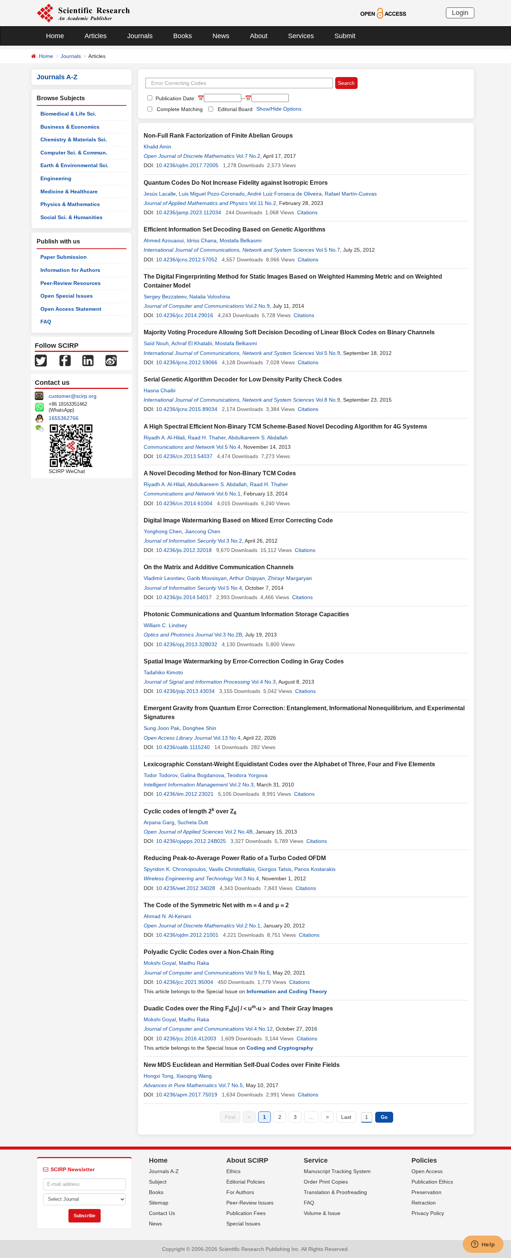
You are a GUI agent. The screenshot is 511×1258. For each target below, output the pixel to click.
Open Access (427, 1171)
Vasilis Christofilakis (232, 869)
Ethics (233, 1171)
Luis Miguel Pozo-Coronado (212, 194)
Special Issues (243, 1224)
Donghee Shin (199, 728)
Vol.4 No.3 (263, 682)
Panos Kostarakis (315, 869)
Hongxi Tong (158, 1076)
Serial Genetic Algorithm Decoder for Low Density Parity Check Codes (243, 379)
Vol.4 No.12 (259, 1029)
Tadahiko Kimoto (163, 672)
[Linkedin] (88, 360)
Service (316, 1160)
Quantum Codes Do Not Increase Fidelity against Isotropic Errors (236, 183)
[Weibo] (111, 360)
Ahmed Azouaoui (164, 240)
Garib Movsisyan (207, 578)
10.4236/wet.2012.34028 (185, 888)
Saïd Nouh (156, 343)
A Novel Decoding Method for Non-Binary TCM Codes (220, 473)
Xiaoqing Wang (194, 1076)
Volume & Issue (322, 1213)
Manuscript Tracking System (337, 1171)
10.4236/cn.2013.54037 (184, 456)
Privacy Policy (427, 1213)
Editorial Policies (245, 1182)
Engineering (55, 178)
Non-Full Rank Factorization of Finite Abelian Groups (218, 135)
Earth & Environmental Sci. (74, 165)
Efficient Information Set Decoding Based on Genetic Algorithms (234, 229)
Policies (424, 1160)
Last (346, 1117)
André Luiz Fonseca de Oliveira (284, 194)
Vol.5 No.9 (328, 353)
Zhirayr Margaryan (290, 578)
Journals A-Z (164, 1171)
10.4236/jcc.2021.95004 (184, 982)
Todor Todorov (160, 775)
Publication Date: (175, 98)
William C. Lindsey (165, 625)
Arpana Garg (159, 822)
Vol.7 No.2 (248, 156)
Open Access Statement (70, 309)
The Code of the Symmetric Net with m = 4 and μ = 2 (216, 905)
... (311, 1117)
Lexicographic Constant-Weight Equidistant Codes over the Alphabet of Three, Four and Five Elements (289, 764)
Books (182, 36)
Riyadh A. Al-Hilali (164, 438)
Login (460, 12)
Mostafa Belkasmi (240, 240)
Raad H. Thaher (207, 438)
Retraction (423, 1203)
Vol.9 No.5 (257, 973)
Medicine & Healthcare (69, 191)
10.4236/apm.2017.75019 (186, 1095)
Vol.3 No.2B (228, 635)
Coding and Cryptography (280, 1048)
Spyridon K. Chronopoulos (175, 869)
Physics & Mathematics (70, 204)
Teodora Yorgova (247, 775)
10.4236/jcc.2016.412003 (186, 1038)
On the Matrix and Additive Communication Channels (219, 567)
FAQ (45, 322)
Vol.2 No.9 (257, 306)
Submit (344, 36)
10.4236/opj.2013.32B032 (186, 644)
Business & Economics (70, 127)
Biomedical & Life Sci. (68, 114)
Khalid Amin (157, 147)
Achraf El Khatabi (191, 343)
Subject (157, 1182)
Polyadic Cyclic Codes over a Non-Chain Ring (209, 952)
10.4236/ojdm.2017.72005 (187, 165)
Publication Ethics (432, 1182)
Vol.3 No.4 (247, 878)
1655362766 (64, 418)
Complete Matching (180, 109)
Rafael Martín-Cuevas (351, 194)
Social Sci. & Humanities (71, 217)
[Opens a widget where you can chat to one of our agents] (483, 1245)
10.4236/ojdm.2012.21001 (187, 935)
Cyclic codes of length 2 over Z (190, 811)
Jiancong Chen (202, 531)
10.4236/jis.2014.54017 (184, 597)
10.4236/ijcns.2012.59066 (186, 362)
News (220, 36)
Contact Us (162, 1213)
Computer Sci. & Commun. (73, 153)
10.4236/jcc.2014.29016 (184, 315)
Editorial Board (235, 109)
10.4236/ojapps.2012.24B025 (191, 841)
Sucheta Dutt (192, 822)
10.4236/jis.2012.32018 (184, 550)
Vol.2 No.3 (241, 785)
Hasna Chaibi (159, 390)
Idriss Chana (202, 240)
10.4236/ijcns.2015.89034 (186, 409)
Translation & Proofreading (335, 1192)
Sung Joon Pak (162, 728)
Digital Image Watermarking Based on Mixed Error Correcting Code (238, 520)
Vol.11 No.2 (262, 203)
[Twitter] (41, 360)
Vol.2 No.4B (239, 832)
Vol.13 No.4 (227, 738)
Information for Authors (70, 270)
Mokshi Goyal (160, 963)
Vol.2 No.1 (248, 926)
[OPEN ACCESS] (383, 13)
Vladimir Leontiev (164, 578)
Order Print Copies (326, 1182)
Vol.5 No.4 (228, 447)
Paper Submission (63, 257)
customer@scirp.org (73, 396)
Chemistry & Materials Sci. (73, 139)
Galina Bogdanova (202, 775)
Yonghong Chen (163, 531)
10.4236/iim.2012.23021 (185, 794)
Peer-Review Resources (70, 283)
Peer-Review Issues (249, 1203)
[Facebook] (65, 360)
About (258, 36)
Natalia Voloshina (209, 297)
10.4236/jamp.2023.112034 (188, 212)
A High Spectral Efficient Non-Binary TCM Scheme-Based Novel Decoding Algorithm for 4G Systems (285, 426)
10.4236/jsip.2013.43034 (185, 691)
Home (55, 36)
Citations (307, 212)
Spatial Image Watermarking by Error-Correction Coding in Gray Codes (244, 661)
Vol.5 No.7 (328, 250)
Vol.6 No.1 (228, 494)
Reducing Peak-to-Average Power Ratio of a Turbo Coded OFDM (235, 858)
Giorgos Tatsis (274, 869)
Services (301, 36)
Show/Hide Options (279, 109)
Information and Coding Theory (287, 991)
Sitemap (158, 1203)
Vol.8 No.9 (328, 400)
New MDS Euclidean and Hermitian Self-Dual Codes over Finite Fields (242, 1065)
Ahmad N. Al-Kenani (167, 916)
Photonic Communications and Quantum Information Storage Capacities (246, 614)
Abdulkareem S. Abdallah (258, 438)
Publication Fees (246, 1213)
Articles (96, 36)
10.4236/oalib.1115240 (183, 747)
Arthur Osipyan (247, 578)
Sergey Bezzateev (165, 297)
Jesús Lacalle (160, 194)
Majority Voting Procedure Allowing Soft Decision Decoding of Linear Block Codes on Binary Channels (289, 332)
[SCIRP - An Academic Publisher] (83, 13)
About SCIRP (247, 1160)
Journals (140, 36)
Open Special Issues (66, 296)
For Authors (240, 1192)
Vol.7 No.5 (230, 1085)
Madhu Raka (194, 963)
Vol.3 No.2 (230, 541)
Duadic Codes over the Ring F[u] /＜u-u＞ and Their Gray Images (238, 1008)
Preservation (426, 1192)
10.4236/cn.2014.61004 (184, 503)
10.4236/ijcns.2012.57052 (186, 260)
